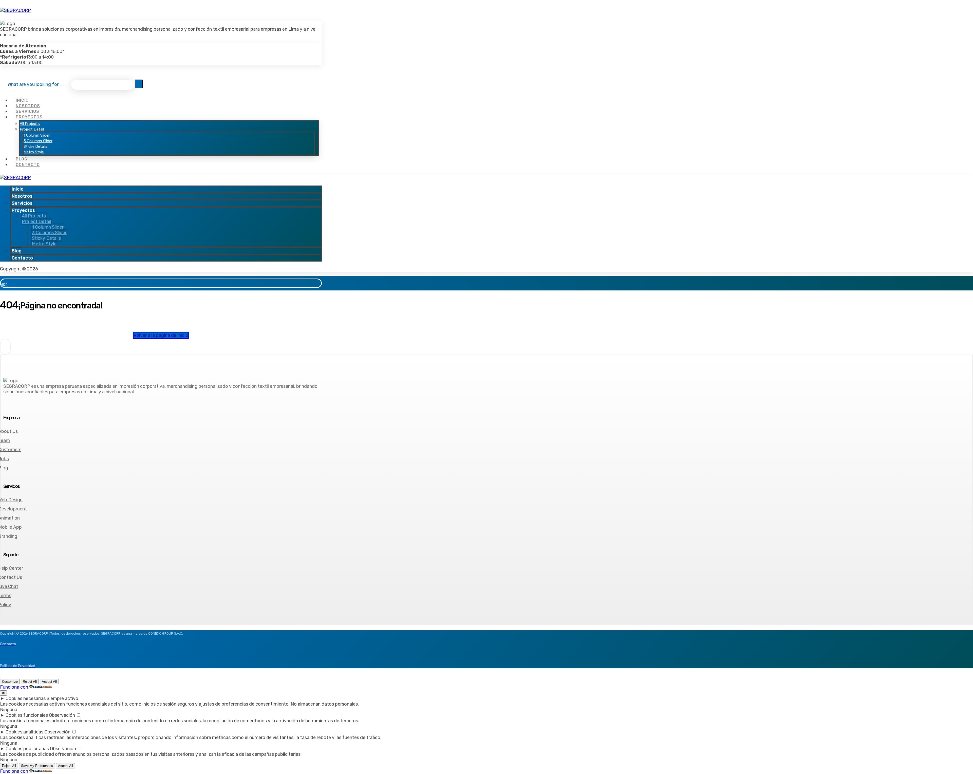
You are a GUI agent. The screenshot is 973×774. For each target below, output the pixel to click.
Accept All (49, 682)
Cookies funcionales (27, 715)
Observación (62, 715)
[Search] (139, 84)
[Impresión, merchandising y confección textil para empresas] (15, 10)
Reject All (30, 682)
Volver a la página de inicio (161, 335)
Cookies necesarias (26, 698)
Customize (10, 682)
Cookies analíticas (24, 732)
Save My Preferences (37, 766)
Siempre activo (62, 698)
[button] (3, 40)
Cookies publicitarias (27, 748)
